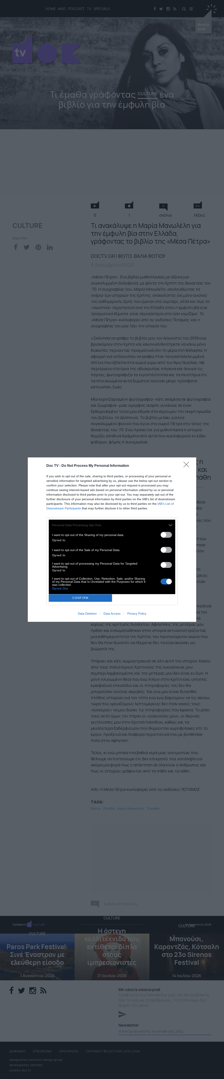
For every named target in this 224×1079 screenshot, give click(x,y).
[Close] (188, 466)
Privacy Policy (136, 613)
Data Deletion (87, 613)
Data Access (112, 613)
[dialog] (112, 539)
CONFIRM (80, 598)
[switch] (166, 535)
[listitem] (112, 525)
